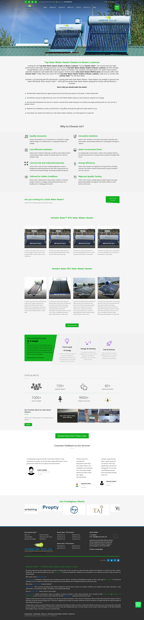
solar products (58, 572)
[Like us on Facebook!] (108, 560)
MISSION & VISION (44, 535)
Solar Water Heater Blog (54, 614)
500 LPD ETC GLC (76, 535)
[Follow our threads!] (111, 560)
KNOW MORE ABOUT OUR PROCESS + (35, 357)
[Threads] (29, 2)
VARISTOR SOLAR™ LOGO (46, 537)
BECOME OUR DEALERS (30, 539)
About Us (43, 614)
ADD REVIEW (43, 539)
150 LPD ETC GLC (76, 539)
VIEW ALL (28, 424)
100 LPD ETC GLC (61, 535)
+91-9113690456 (67, 1)
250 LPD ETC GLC (76, 537)
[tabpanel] (72, 28)
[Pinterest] (115, 560)
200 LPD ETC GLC (61, 539)
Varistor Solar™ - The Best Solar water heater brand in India (52, 566)
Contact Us (71, 614)
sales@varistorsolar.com (100, 537)
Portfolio (64, 614)
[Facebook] (25, 2)
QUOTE (117, 7)
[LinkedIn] (32, 2)
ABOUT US (27, 535)
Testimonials (36, 614)
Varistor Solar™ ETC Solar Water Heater (72, 218)
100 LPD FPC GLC (61, 546)
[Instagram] (35, 2)
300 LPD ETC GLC (61, 537)
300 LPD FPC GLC (61, 548)
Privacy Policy (28, 614)
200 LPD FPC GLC (76, 546)
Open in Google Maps (97, 549)
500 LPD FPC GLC (76, 548)
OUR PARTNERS (28, 537)
